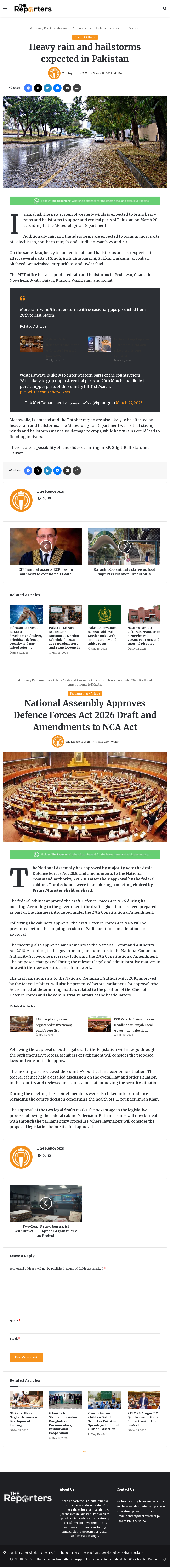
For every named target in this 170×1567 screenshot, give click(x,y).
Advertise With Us (60, 1559)
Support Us (82, 1559)
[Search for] (165, 10)
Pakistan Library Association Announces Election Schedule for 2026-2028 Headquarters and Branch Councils (64, 637)
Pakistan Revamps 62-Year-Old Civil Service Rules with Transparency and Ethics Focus (102, 635)
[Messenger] (57, 88)
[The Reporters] (33, 8)
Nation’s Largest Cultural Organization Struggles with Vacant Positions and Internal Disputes (144, 635)
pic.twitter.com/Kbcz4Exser (45, 392)
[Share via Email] (67, 88)
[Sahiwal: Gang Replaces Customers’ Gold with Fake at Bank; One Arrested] (99, 344)
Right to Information (58, 28)
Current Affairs (85, 37)
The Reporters (71, 73)
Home (37, 28)
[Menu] (5, 10)
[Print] (77, 88)
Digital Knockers (131, 1553)
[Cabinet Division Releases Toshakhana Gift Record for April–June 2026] (31, 344)
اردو (163, 1559)
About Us (120, 1559)
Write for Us (137, 1559)
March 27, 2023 (129, 402)
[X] (38, 88)
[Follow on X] (83, 73)
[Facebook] (28, 88)
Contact (153, 1559)
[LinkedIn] (48, 88)
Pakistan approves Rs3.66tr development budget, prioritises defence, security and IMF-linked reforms (26, 637)
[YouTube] (49, 498)
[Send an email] (86, 73)
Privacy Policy (102, 1559)
